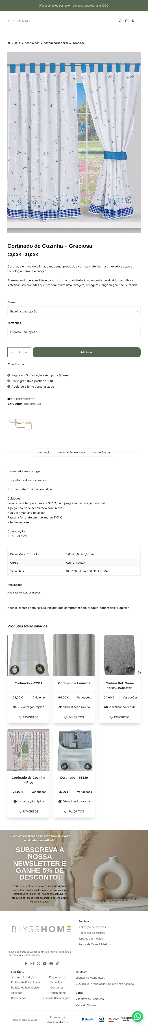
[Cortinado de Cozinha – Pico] (28, 750)
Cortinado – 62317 (28, 683)
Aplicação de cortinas (92, 927)
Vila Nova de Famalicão (90, 998)
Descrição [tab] (44, 452)
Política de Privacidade (25, 982)
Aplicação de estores (92, 932)
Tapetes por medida (91, 938)
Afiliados (16, 992)
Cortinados (32, 403)
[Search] (120, 21)
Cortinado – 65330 (74, 777)
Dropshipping (57, 992)
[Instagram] (32, 963)
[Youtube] (45, 963)
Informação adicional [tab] (72, 452)
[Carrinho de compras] (126, 21)
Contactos (57, 987)
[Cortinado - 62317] (28, 655)
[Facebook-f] (26, 963)
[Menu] (139, 21)
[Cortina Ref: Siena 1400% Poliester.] (120, 655)
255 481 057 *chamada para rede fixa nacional (105, 984)
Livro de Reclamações (56, 998)
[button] (16, 364)
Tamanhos (14, 323)
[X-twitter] (38, 963)
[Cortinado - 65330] (74, 750)
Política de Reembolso (25, 987)
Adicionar (86, 352)
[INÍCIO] (8, 43)
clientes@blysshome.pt (90, 977)
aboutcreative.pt (58, 1022)
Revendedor (18, 998)
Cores (11, 302)
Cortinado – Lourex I (74, 683)
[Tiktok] (57, 963)
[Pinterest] (51, 963)
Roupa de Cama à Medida (95, 944)
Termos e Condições (23, 977)
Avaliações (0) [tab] (101, 452)
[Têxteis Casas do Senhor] (20, 424)
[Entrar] (133, 21)
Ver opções (84, 697)
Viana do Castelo (86, 1005)
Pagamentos (57, 977)
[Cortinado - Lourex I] (74, 655)
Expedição (56, 982)
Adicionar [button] (38, 697)
